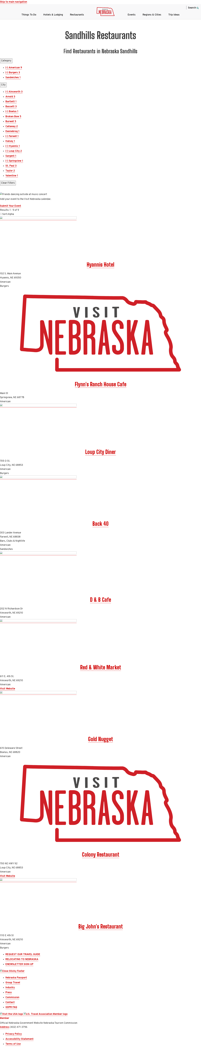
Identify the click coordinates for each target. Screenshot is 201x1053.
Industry (10, 987)
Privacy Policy (13, 1034)
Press (8, 992)
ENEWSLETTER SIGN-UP (19, 964)
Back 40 (100, 523)
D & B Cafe (100, 599)
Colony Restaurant (100, 854)
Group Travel (12, 982)
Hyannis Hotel (100, 264)
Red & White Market (100, 667)
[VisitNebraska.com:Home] (105, 12)
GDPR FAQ (11, 1007)
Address (4, 1027)
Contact (10, 1002)
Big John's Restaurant (100, 926)
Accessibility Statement (19, 1039)
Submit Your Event (10, 206)
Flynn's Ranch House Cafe (100, 384)
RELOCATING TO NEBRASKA (21, 959)
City (3, 84)
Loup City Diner (100, 452)
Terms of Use (13, 1044)
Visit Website (7, 688)
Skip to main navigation (13, 2)
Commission (12, 997)
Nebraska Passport (16, 977)
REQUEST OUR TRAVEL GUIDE (22, 954)
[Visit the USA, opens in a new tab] (12, 1014)
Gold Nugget (100, 739)
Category (6, 60)
